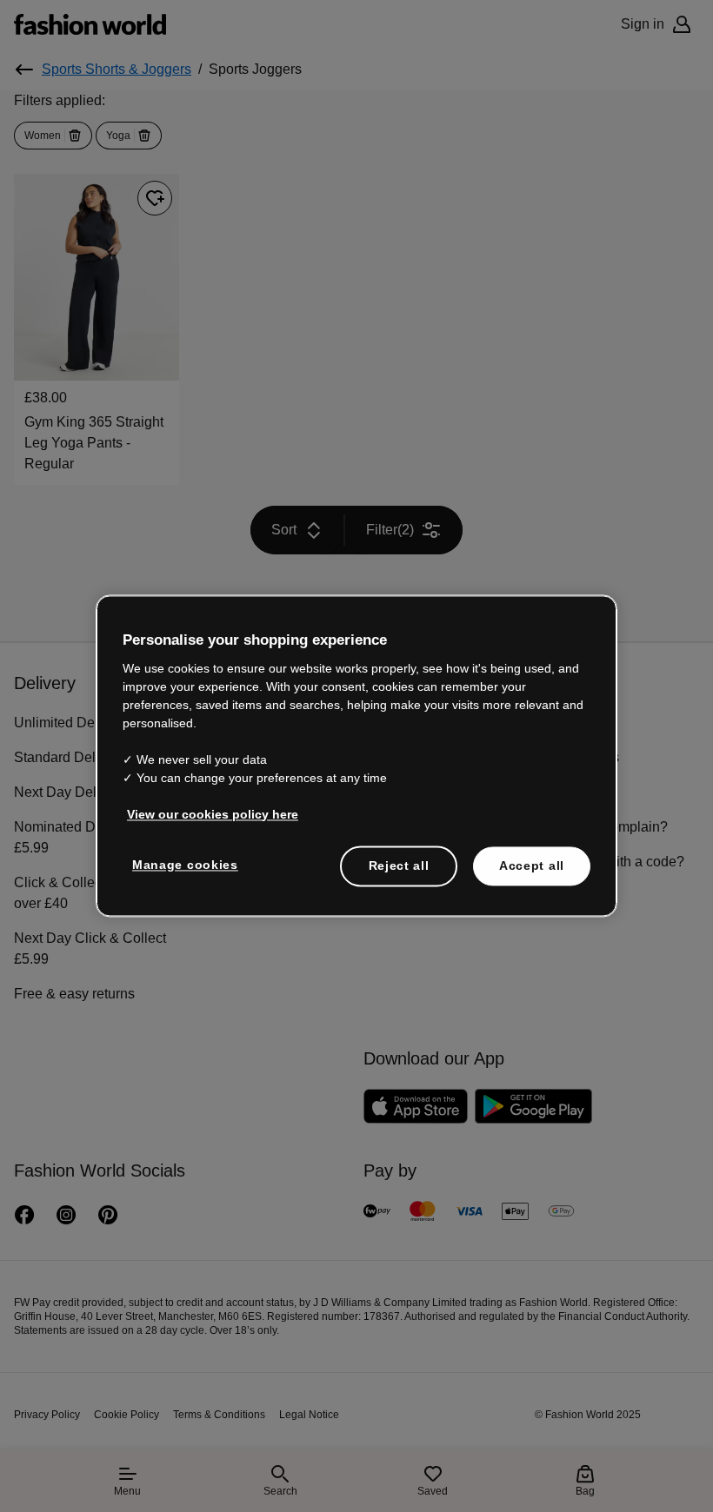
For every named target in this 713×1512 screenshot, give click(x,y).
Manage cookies (181, 854)
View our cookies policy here (203, 804)
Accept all (532, 855)
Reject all (399, 855)
